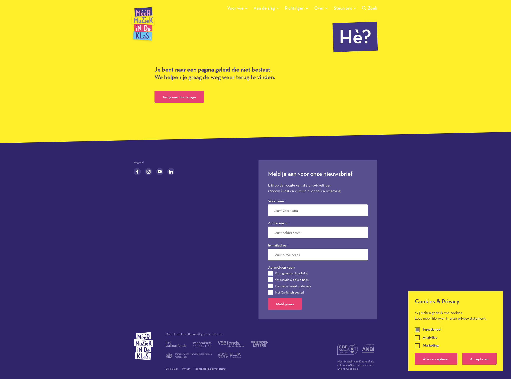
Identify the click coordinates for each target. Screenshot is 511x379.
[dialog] (455, 331)
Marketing (430, 345)
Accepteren (479, 358)
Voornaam (277, 201)
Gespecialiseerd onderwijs (293, 286)
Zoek (372, 8)
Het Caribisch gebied (289, 292)
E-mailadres (278, 245)
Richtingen (294, 8)
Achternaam (279, 223)
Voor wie (235, 8)
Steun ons (343, 8)
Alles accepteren (436, 358)
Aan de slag (264, 8)
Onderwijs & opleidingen (292, 279)
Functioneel (432, 329)
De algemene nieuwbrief (291, 273)
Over (319, 8)
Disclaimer (172, 368)
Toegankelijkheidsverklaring (210, 368)
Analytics (430, 337)
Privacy (186, 368)
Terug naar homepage (179, 96)
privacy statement (471, 318)
